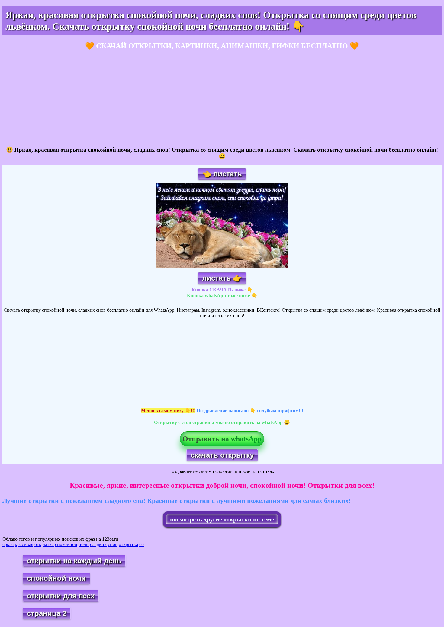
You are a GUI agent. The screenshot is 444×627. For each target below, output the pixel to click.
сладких (98, 544)
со (141, 544)
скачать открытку (222, 455)
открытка (44, 544)
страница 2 (46, 613)
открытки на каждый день (74, 561)
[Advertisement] (183, 98)
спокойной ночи (56, 578)
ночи (84, 544)
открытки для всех (61, 596)
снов (112, 544)
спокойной (66, 544)
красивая (24, 544)
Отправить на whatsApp (222, 439)
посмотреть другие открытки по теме (222, 519)
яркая (8, 544)
